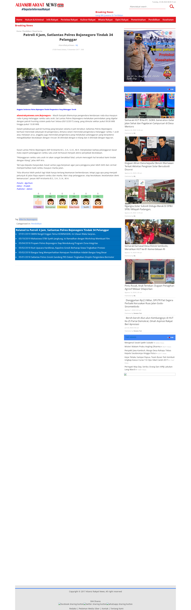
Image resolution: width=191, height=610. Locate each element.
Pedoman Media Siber (89, 608)
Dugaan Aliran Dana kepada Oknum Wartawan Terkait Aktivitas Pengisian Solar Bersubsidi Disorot (149, 166)
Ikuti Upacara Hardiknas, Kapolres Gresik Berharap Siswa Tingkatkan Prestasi (68, 247)
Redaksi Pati (138, 313)
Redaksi (73, 608)
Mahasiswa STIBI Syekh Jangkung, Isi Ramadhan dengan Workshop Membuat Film (70, 238)
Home (19, 19)
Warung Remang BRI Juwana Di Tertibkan (98, 15)
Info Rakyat (52, 19)
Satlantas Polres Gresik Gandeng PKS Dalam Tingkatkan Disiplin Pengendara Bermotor (72, 257)
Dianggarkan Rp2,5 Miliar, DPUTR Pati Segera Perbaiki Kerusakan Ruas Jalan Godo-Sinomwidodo (149, 303)
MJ (77, 45)
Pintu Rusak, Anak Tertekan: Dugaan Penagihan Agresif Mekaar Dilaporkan (149, 287)
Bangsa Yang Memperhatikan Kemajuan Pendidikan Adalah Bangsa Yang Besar (69, 252)
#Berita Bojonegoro (28, 219)
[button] (171, 6)
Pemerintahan (138, 19)
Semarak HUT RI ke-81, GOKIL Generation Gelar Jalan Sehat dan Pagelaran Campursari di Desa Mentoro (149, 123)
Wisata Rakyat (105, 19)
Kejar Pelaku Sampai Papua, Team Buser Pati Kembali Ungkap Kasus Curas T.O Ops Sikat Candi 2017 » (150, 358)
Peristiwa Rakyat (69, 19)
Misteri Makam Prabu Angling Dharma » (143, 346)
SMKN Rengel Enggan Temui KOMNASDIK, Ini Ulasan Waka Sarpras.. (63, 233)
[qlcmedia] (68, 608)
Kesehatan (168, 19)
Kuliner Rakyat (88, 19)
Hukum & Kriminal (34, 19)
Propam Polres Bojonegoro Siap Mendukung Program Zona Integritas (64, 243)
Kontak (105, 608)
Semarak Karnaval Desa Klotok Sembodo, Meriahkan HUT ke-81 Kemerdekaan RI (146, 247)
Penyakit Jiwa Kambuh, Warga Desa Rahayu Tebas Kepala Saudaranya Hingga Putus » (148, 352)
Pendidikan (154, 19)
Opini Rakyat (121, 19)
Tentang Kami (116, 608)
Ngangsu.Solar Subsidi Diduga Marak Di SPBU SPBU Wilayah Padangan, (149, 207)
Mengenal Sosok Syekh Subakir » (140, 342)
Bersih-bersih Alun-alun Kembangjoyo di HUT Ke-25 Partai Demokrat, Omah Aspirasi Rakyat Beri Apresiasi (149, 321)
